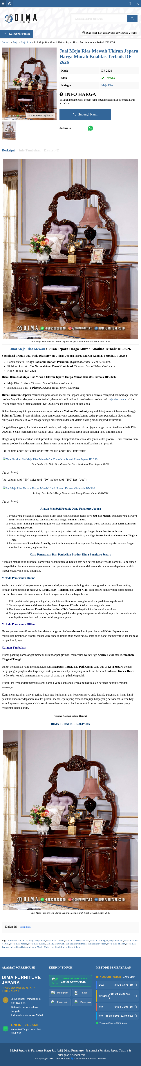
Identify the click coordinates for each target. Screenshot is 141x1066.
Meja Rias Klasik (36, 943)
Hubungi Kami (87, 114)
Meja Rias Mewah (55, 943)
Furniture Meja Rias (18, 940)
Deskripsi (8, 150)
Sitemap (102, 1058)
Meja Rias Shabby (116, 943)
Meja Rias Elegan (99, 940)
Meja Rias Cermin (55, 940)
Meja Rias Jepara (18, 943)
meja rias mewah (117, 399)
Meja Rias (107, 85)
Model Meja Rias (45, 947)
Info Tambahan (30, 150)
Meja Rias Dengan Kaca (77, 940)
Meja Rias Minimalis (76, 943)
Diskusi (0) (51, 150)
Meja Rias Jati (116, 940)
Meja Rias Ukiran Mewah (23, 947)
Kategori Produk (19, 33)
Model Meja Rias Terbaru (68, 947)
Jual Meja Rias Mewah (27, 349)
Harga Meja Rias (37, 940)
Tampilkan (25, 927)
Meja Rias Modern (97, 943)
